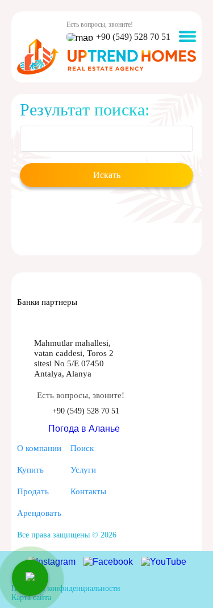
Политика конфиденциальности (65, 588)
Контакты (88, 491)
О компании (39, 448)
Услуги (83, 469)
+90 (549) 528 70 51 (133, 37)
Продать (33, 491)
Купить (30, 469)
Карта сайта (31, 597)
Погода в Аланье (84, 428)
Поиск (82, 448)
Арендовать (39, 513)
